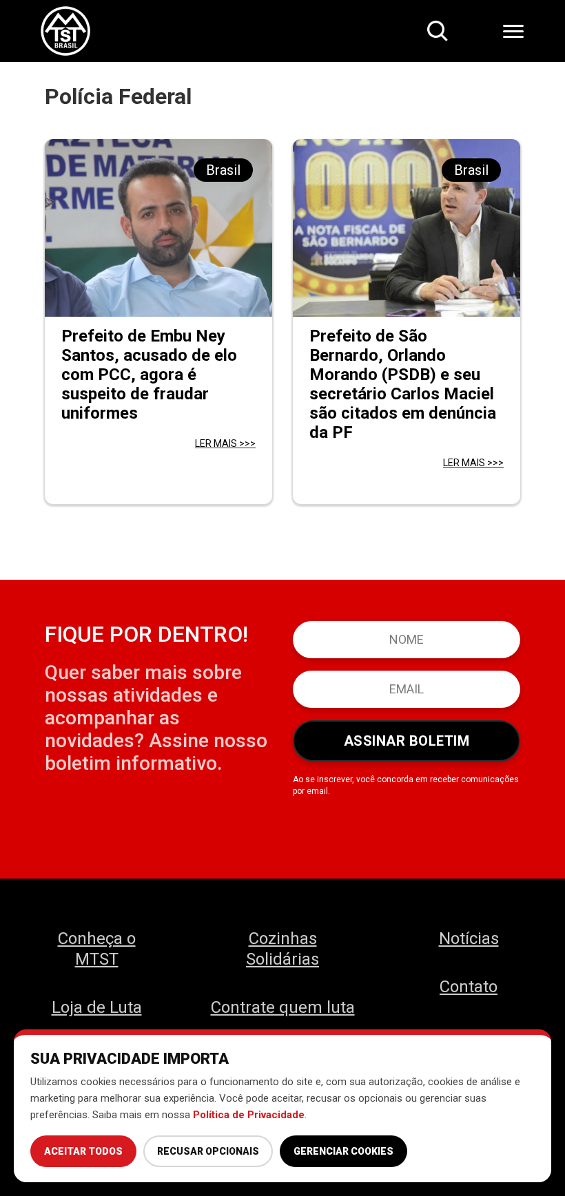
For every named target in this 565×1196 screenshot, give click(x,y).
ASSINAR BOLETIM (407, 741)
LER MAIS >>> (225, 443)
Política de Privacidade (249, 1115)
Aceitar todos (83, 1151)
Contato (468, 986)
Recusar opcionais (208, 1151)
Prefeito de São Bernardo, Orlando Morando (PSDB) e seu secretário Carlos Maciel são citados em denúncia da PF (402, 384)
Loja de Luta (97, 1007)
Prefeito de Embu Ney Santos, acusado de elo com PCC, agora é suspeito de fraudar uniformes (149, 374)
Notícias (469, 938)
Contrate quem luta (283, 1007)
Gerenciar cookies (343, 1151)
